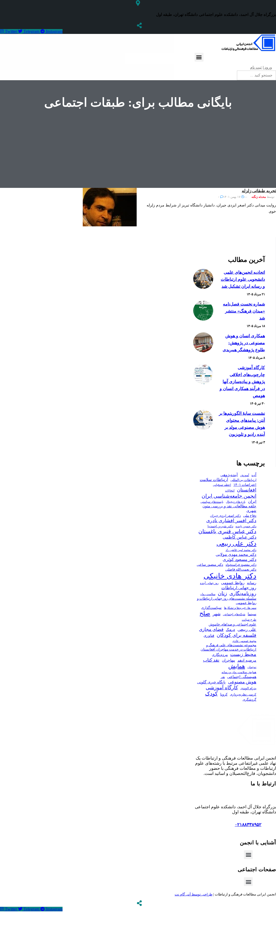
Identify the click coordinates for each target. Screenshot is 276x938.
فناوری (208, 636)
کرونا (223, 694)
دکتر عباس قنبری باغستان (227, 531)
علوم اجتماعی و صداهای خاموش (232, 624)
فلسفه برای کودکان (236, 635)
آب (253, 474)
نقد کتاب (211, 660)
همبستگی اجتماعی (241, 677)
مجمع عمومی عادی (244, 641)
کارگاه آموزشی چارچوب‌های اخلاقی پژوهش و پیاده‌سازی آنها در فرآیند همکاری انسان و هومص (242, 381)
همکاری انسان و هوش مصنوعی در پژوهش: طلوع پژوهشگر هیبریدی (244, 342)
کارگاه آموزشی (222, 687)
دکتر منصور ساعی (210, 565)
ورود (268, 67)
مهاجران (228, 660)
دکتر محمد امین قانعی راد (241, 549)
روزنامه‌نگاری (242, 593)
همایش (236, 666)
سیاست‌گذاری (211, 608)
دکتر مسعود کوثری (239, 559)
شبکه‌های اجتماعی (234, 614)
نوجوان (251, 667)
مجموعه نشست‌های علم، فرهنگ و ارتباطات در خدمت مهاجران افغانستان (228, 647)
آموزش (244, 475)
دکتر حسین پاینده (246, 526)
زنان (222, 593)
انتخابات (229, 490)
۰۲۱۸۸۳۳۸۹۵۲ (248, 824)
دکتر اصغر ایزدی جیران (225, 516)
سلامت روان (207, 594)
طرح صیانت (249, 619)
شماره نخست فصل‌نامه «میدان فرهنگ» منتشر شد (244, 311)
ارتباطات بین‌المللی (243, 480)
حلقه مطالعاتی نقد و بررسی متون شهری (229, 508)
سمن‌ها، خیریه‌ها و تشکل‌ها (240, 607)
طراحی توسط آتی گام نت (193, 894)
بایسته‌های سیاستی (212, 501)
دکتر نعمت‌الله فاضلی (240, 569)
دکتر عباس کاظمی (239, 537)
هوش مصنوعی (242, 681)
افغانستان (246, 490)
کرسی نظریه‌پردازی (243, 694)
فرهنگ (230, 630)
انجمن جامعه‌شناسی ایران (229, 496)
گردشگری (249, 699)
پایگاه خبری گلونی (211, 682)
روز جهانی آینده (209, 583)
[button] (199, 57)
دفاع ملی (249, 516)
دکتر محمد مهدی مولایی (236, 554)
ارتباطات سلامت (214, 479)
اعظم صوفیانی (222, 484)
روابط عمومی (232, 583)
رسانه (251, 583)
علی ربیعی (246, 629)
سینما (252, 614)
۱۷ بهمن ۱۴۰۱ (232, 196)
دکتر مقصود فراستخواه (241, 565)
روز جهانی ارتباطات (238, 587)
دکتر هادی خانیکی (229, 576)
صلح (204, 613)
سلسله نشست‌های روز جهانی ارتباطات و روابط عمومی (226, 600)
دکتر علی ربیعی (236, 543)
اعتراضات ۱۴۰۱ (244, 485)
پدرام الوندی (248, 688)
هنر (223, 677)
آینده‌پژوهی (229, 475)
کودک (211, 694)
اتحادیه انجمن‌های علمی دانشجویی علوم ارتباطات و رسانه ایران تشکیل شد (243, 279)
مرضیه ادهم (246, 660)
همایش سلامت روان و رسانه (239, 672)
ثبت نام (256, 67)
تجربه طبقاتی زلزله (259, 190)
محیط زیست (243, 654)
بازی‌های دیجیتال (236, 501)
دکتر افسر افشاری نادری (231, 520)
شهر (216, 614)
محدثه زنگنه (258, 196)
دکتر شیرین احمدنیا (220, 526)
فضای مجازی (211, 629)
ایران (252, 501)
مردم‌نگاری (220, 655)
